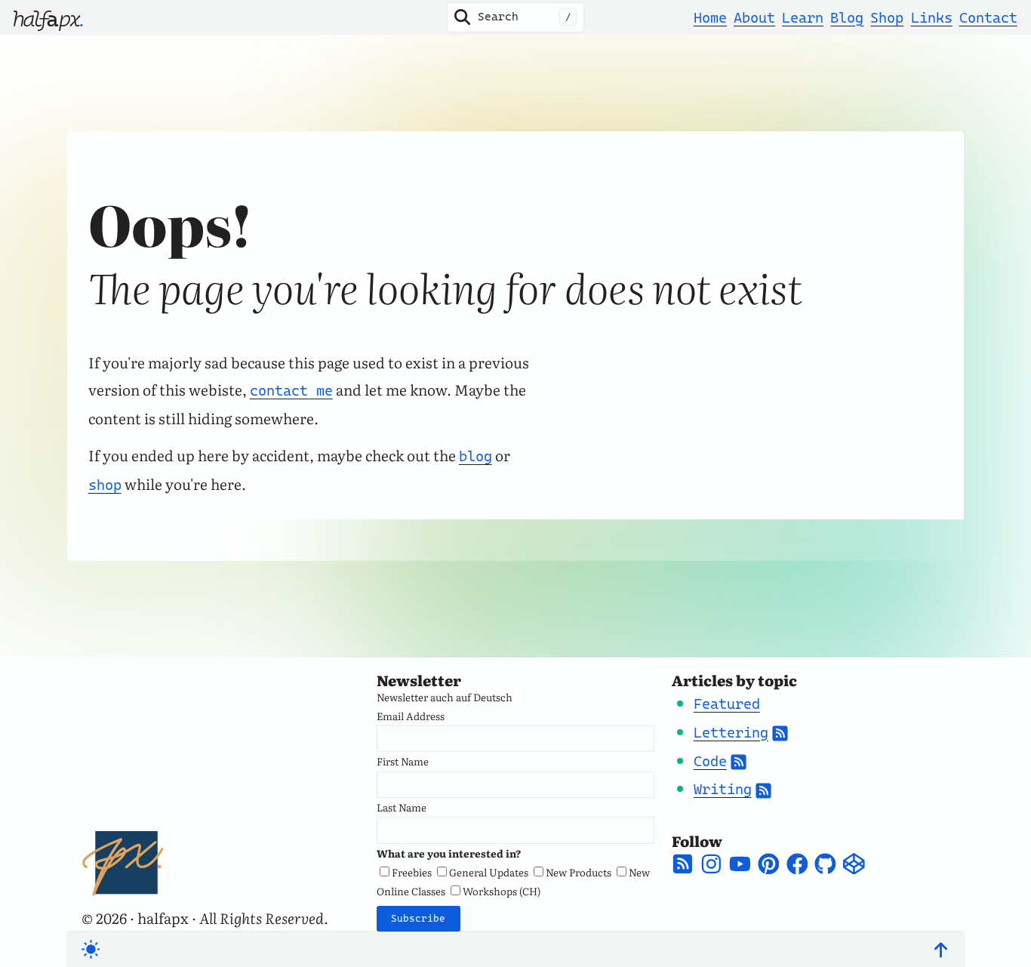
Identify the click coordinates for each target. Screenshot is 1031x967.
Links (932, 17)
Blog (846, 17)
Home (710, 17)
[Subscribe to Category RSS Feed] (780, 732)
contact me (291, 390)
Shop (886, 17)
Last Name (401, 807)
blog (475, 456)
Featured (727, 703)
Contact (988, 17)
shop (105, 484)
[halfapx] (48, 17)
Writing (723, 789)
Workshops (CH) (501, 890)
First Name (403, 760)
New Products (578, 871)
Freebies (412, 871)
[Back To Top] (940, 950)
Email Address (411, 715)
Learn (802, 17)
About (754, 17)
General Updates (488, 871)
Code (710, 761)
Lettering (731, 732)
